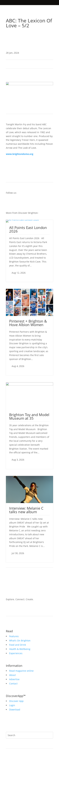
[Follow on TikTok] (44, 37)
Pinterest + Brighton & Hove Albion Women (28, 323)
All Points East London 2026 (28, 229)
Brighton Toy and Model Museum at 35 (29, 416)
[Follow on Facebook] (50, 37)
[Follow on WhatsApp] (8, 723)
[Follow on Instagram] (37, 37)
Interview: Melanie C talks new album (26, 510)
